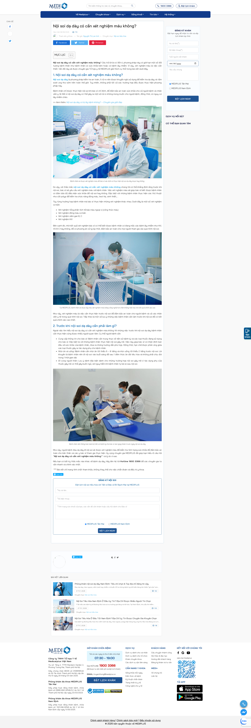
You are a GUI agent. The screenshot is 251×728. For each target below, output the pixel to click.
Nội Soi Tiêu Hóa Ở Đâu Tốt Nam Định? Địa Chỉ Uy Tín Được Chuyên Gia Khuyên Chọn (116, 618)
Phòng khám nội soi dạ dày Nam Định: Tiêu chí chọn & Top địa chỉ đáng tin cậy (112, 583)
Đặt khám (247, 335)
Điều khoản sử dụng (150, 720)
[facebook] (178, 652)
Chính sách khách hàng (102, 720)
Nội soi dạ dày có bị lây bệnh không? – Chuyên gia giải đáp (94, 102)
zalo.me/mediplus (184, 658)
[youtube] (188, 652)
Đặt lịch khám (188, 6)
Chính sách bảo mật (127, 720)
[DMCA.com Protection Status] (113, 691)
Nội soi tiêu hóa (120, 36)
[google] (183, 652)
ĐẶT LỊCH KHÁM (105, 680)
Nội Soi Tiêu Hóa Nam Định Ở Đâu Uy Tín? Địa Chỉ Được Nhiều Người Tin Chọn (113, 601)
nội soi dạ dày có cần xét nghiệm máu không (97, 187)
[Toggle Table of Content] (70, 55)
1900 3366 (107, 665)
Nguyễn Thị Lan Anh (91, 36)
